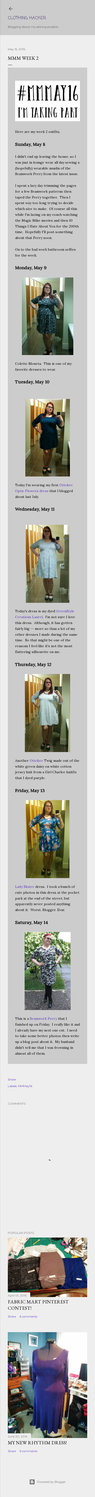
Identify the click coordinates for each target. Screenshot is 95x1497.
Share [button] (12, 1079)
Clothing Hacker (27, 18)
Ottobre (36, 760)
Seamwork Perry (43, 1018)
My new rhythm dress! (37, 1442)
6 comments (28, 1316)
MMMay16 (25, 1086)
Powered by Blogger (51, 1482)
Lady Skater (24, 886)
